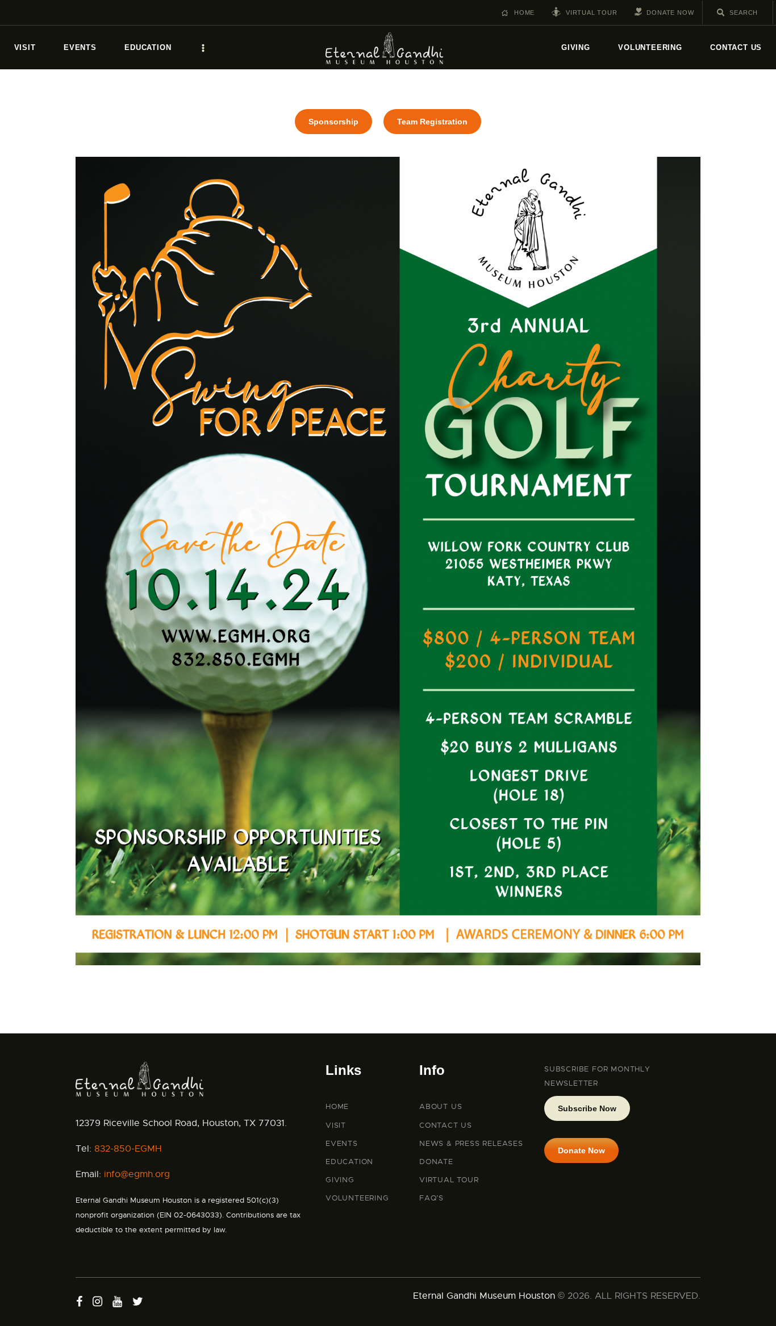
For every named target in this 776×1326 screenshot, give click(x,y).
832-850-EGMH (128, 1148)
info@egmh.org (137, 1174)
